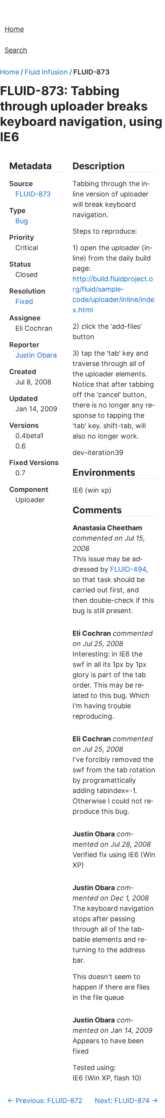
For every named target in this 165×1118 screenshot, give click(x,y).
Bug (21, 221)
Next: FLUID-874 (126, 1101)
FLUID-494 (128, 569)
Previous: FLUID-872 (44, 1101)
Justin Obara (36, 355)
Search (16, 50)
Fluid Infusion (46, 72)
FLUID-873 (91, 72)
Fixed (24, 301)
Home (14, 29)
